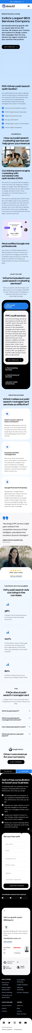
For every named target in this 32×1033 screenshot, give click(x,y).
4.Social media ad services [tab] (11, 383)
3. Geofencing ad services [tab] (12, 376)
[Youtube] (25, 1023)
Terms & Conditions (7, 1029)
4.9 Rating (17, 953)
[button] (28, 6)
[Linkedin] (4, 1023)
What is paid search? (10, 711)
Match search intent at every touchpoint (13, 421)
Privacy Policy (18, 1029)
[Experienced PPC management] (7, 447)
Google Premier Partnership (15, 488)
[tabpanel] (16, 338)
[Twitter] (9, 1023)
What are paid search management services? (11, 719)
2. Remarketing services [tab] (11, 369)
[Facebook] (20, 1023)
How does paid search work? (14, 727)
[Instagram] (15, 1023)
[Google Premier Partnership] (7, 482)
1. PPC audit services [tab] (10, 306)
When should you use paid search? (12, 735)
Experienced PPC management (11, 453)
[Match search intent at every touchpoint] (7, 414)
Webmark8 (9, 1027)
